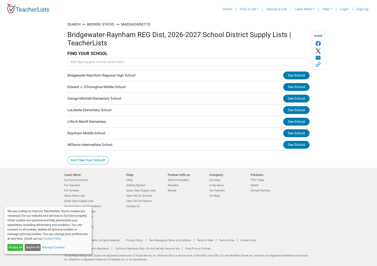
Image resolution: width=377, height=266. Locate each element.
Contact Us (133, 206)
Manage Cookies (53, 247)
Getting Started (135, 185)
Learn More (303, 9)
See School (296, 75)
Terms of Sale (205, 240)
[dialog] (48, 230)
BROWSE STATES (100, 24)
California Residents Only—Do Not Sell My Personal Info (147, 248)
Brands (172, 190)
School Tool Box (260, 190)
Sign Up (362, 9)
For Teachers (72, 185)
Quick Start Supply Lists (79, 201)
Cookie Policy (248, 240)
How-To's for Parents (139, 201)
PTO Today (257, 180)
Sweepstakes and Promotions (82, 206)
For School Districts (76, 180)
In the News (216, 185)
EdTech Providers (178, 180)
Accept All (15, 247)
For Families (71, 190)
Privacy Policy (134, 240)
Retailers (173, 185)
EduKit (255, 185)
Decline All (32, 247)
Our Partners (217, 190)
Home (227, 9)
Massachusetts (135, 24)
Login (344, 9)
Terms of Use (226, 240)
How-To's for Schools (139, 195)
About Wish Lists (74, 195)
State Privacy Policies (198, 248)
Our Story (215, 180)
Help (325, 9)
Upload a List (276, 9)
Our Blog (214, 195)
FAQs (129, 180)
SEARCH (74, 24)
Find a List (248, 9)
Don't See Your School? (88, 160)
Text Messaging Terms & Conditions (170, 240)
